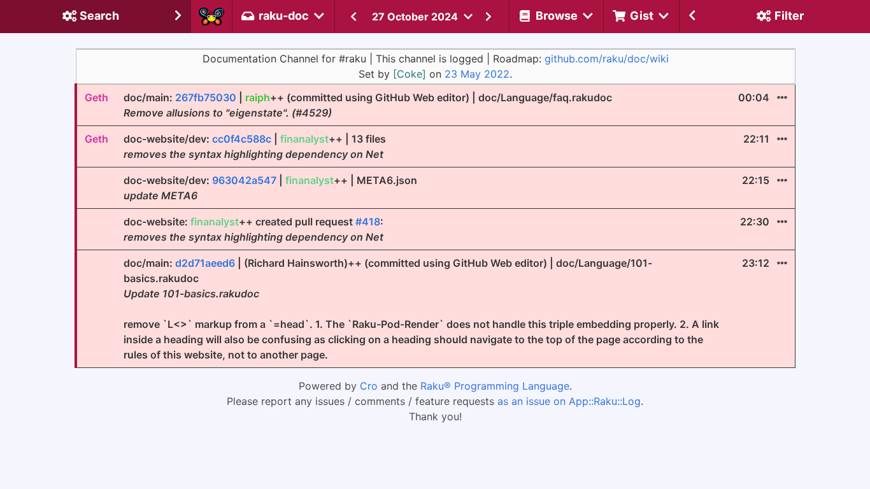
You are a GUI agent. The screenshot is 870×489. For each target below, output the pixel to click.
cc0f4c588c (241, 138)
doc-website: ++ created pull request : (253, 229)
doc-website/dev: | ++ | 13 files (255, 146)
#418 (367, 221)
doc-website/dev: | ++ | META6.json (270, 188)
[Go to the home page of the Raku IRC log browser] (211, 16)
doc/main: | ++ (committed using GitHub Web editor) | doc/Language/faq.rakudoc (368, 105)
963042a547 (244, 180)
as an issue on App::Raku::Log (569, 401)
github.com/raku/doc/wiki (607, 58)
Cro (369, 385)
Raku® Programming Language (494, 385)
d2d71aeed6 (205, 263)
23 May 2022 (477, 73)
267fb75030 (205, 97)
